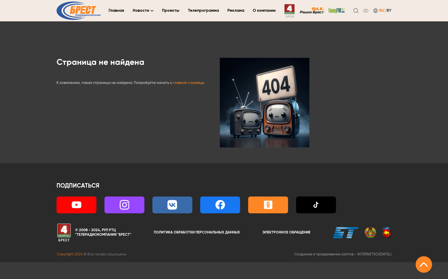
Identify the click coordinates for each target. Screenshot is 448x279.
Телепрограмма (203, 11)
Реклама (235, 11)
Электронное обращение (286, 232)
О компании (264, 11)
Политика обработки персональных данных (197, 232)
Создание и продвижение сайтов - (342, 254)
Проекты (170, 11)
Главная (116, 11)
